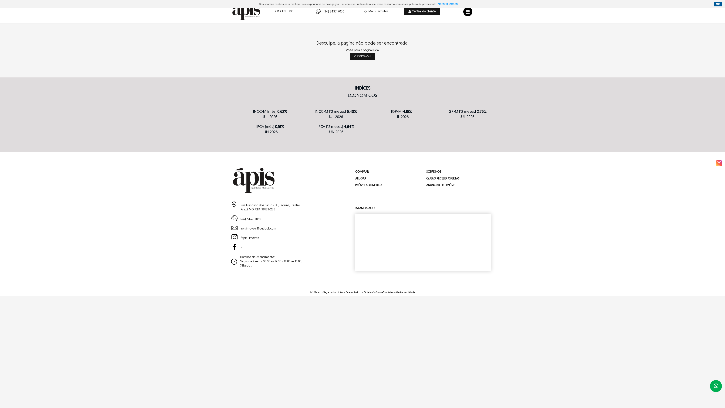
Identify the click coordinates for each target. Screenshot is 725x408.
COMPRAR (362, 172)
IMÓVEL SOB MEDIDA (368, 185)
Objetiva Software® (374, 292)
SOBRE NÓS (433, 172)
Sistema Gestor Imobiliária (401, 292)
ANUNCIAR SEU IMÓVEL (441, 185)
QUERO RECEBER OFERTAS (443, 178)
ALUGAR (360, 178)
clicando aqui (362, 56)
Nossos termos (448, 3)
